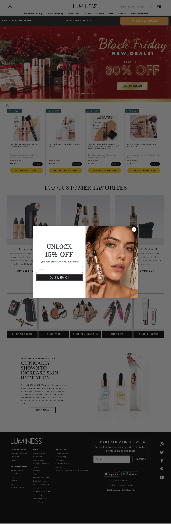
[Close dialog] (134, 229)
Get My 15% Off (59, 277)
